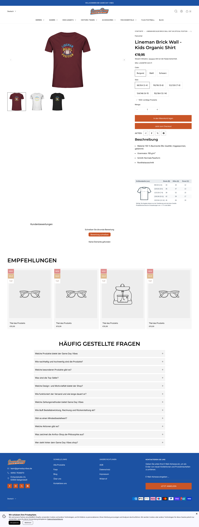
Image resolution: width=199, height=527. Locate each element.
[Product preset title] (30, 294)
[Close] (197, 514)
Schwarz (163, 73)
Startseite (139, 31)
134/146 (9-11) (143, 93)
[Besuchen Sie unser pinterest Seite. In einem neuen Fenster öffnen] (27, 486)
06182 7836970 (17, 473)
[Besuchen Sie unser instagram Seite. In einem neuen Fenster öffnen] (15, 486)
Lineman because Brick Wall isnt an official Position (166, 31)
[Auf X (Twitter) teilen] (157, 133)
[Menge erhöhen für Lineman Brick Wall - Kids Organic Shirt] (157, 109)
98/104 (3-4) (142, 85)
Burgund (140, 73)
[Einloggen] (181, 11)
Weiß (151, 73)
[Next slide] (124, 60)
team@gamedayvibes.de (21, 468)
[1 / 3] (16, 101)
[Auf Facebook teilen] (151, 133)
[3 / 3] (57, 101)
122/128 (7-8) (174, 85)
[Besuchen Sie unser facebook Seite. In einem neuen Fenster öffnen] (9, 486)
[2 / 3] (37, 101)
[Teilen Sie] (145, 133)
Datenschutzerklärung (55, 519)
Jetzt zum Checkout (163, 126)
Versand (152, 59)
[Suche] (176, 11)
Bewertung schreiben (100, 234)
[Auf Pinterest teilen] (163, 133)
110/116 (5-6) (158, 85)
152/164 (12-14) (160, 93)
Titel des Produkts (17, 323)
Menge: (138, 104)
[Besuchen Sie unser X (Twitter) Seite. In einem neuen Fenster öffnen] (21, 486)
